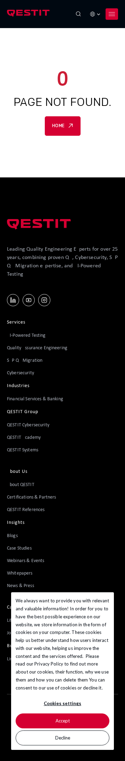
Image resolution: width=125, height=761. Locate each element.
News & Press (20, 585)
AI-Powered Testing (26, 335)
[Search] (78, 13)
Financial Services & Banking (35, 399)
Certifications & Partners (31, 497)
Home (58, 126)
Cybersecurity (20, 373)
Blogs (12, 535)
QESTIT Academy (24, 437)
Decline (62, 738)
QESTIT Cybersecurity (28, 425)
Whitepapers (20, 573)
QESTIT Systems (22, 450)
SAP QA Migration (24, 360)
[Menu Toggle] (112, 14)
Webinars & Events (25, 560)
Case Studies (19, 548)
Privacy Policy (48, 664)
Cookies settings (62, 703)
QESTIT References (25, 509)
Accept (63, 721)
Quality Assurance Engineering (37, 348)
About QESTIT (20, 484)
